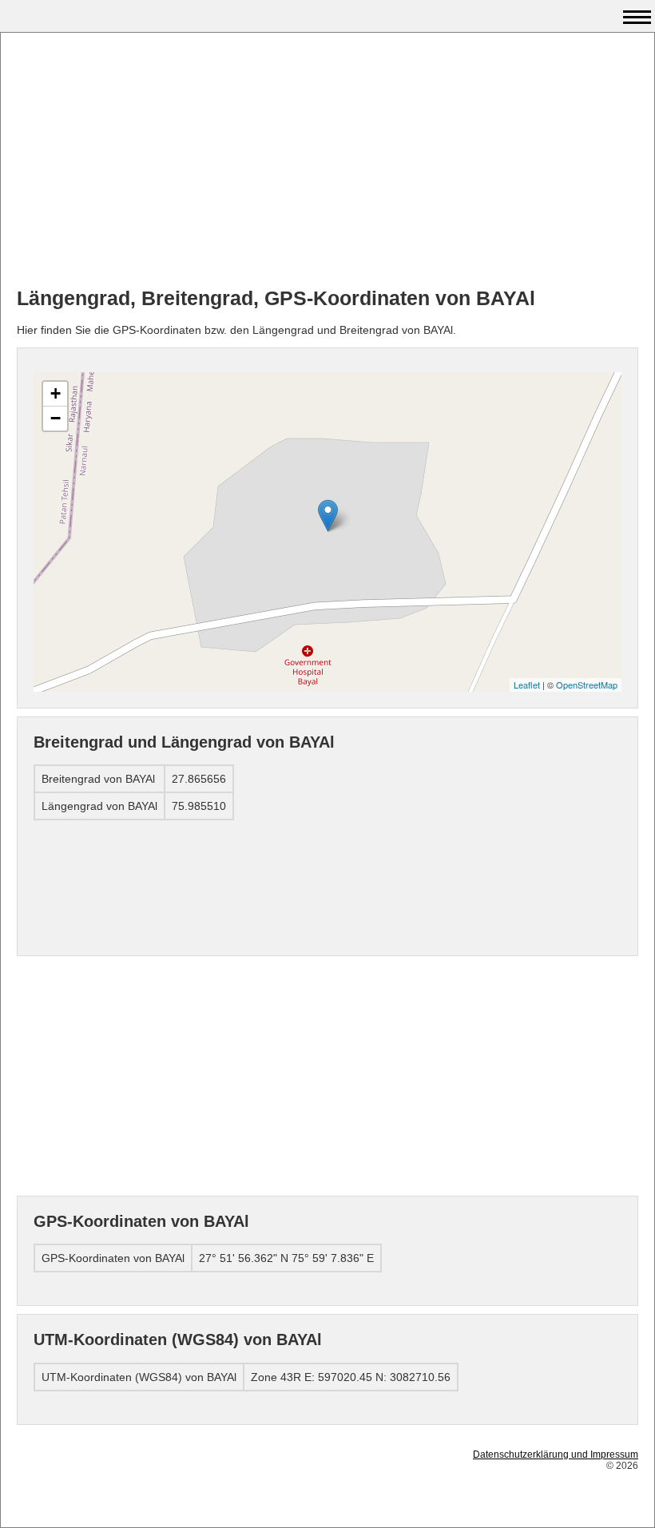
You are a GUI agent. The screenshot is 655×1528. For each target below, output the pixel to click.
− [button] (55, 418)
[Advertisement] (327, 160)
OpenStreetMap (586, 684)
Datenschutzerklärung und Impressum (555, 1454)
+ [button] (55, 393)
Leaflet (527, 684)
